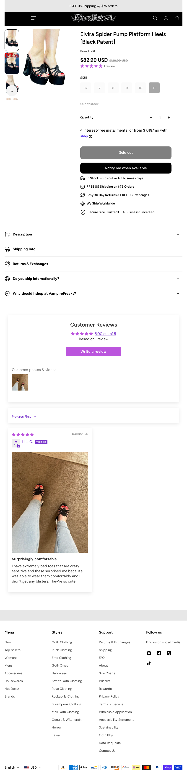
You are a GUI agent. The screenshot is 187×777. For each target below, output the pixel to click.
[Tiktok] (149, 663)
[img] (23, 434)
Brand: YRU (88, 51)
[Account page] (166, 18)
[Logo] (93, 18)
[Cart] (176, 18)
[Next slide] (11, 90)
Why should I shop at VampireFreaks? (44, 293)
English (10, 767)
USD (34, 767)
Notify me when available (126, 168)
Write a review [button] (93, 351)
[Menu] (33, 18)
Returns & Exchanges (30, 264)
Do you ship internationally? (36, 278)
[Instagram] (149, 653)
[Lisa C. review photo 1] (50, 502)
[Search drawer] (155, 18)
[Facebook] (159, 653)
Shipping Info (24, 249)
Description (22, 234)
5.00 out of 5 (105, 333)
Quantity (87, 117)
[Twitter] (169, 653)
